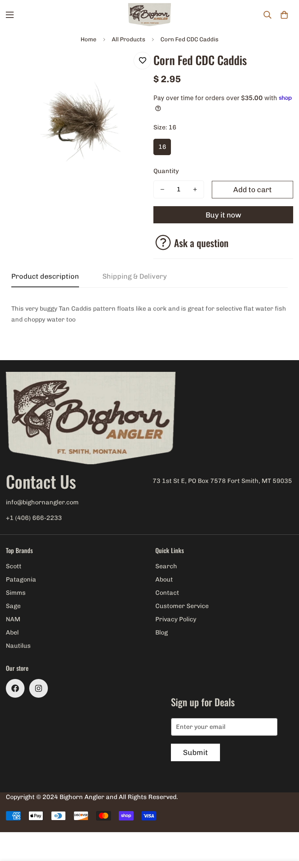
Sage (13, 606)
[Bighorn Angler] (149, 15)
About (164, 579)
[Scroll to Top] (284, 818)
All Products (128, 39)
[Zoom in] (129, 66)
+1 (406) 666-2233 (34, 518)
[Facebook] (15, 688)
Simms (16, 592)
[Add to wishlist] (142, 60)
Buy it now (223, 214)
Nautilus (18, 645)
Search (166, 566)
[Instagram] (38, 688)
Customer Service (182, 606)
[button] (284, 15)
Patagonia (21, 579)
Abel (12, 632)
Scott (13, 566)
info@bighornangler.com (42, 502)
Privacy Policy (175, 619)
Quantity (166, 171)
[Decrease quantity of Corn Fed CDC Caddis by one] (162, 189)
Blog (161, 632)
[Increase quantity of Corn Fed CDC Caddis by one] (195, 189)
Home (89, 39)
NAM (13, 619)
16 (162, 146)
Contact (167, 592)
